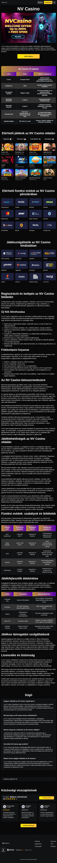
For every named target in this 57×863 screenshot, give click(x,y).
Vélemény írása (47, 797)
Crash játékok (34, 139)
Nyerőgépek (48, 139)
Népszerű (6, 139)
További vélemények (28, 825)
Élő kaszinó (20, 139)
